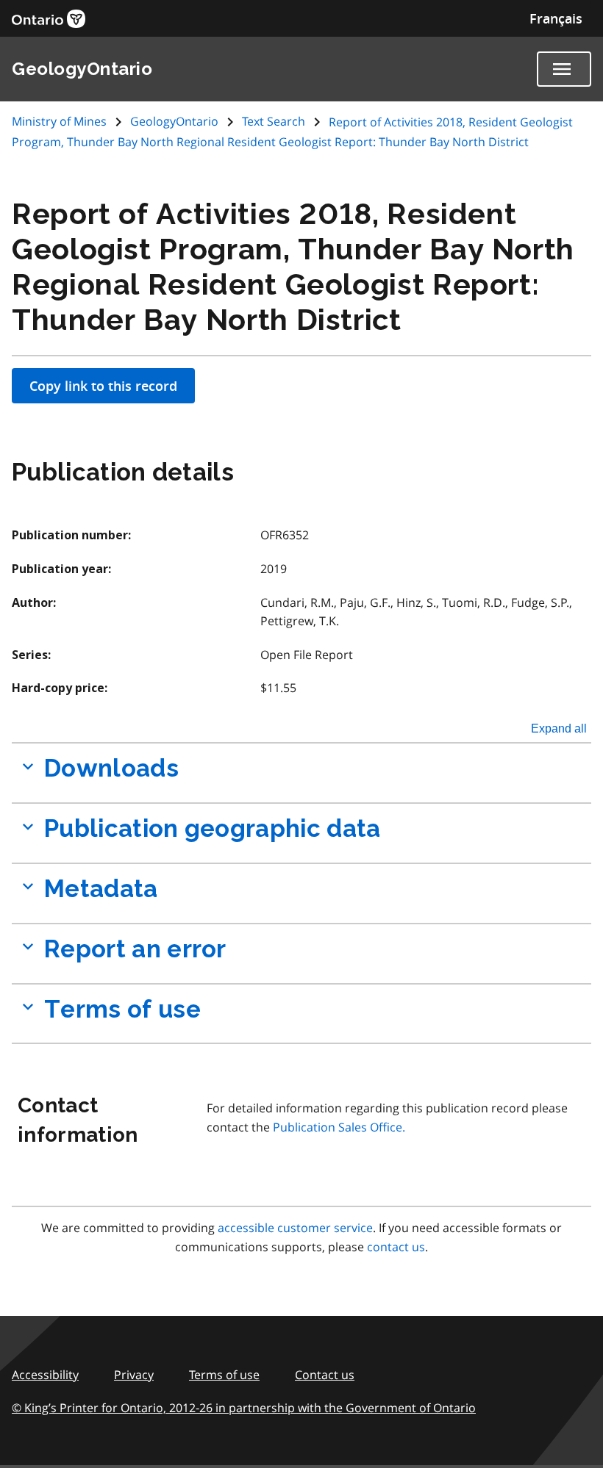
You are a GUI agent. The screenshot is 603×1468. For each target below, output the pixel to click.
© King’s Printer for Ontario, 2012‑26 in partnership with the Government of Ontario (244, 1408)
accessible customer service (295, 1228)
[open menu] (564, 69)
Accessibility (45, 1375)
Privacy (134, 1375)
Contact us (324, 1375)
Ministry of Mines (61, 121)
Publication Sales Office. (339, 1127)
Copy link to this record (103, 386)
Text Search (273, 121)
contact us (396, 1247)
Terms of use (224, 1375)
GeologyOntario (174, 121)
